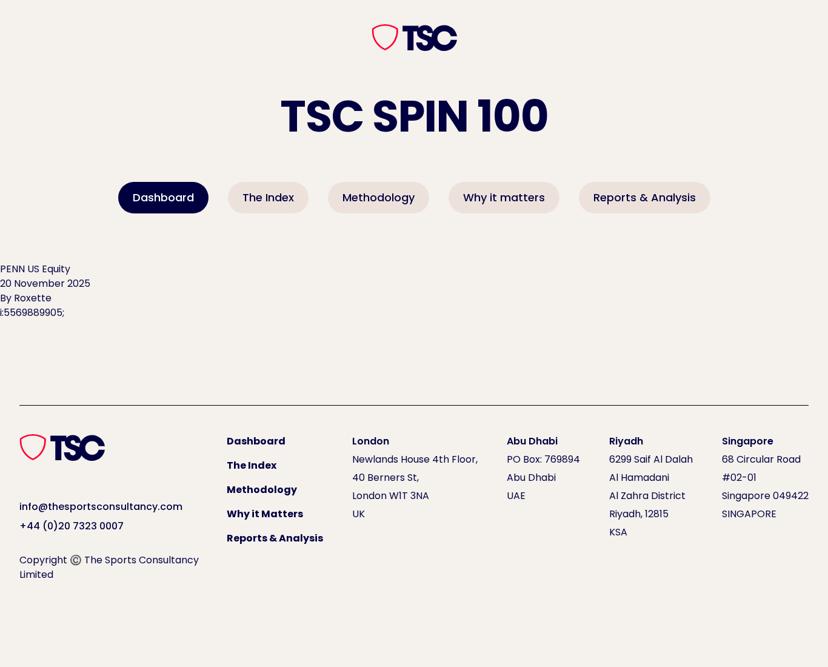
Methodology (378, 197)
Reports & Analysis (644, 197)
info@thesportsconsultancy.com (100, 507)
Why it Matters (265, 514)
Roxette (33, 298)
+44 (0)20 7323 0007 (71, 526)
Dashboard (163, 197)
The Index (268, 197)
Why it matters (504, 197)
